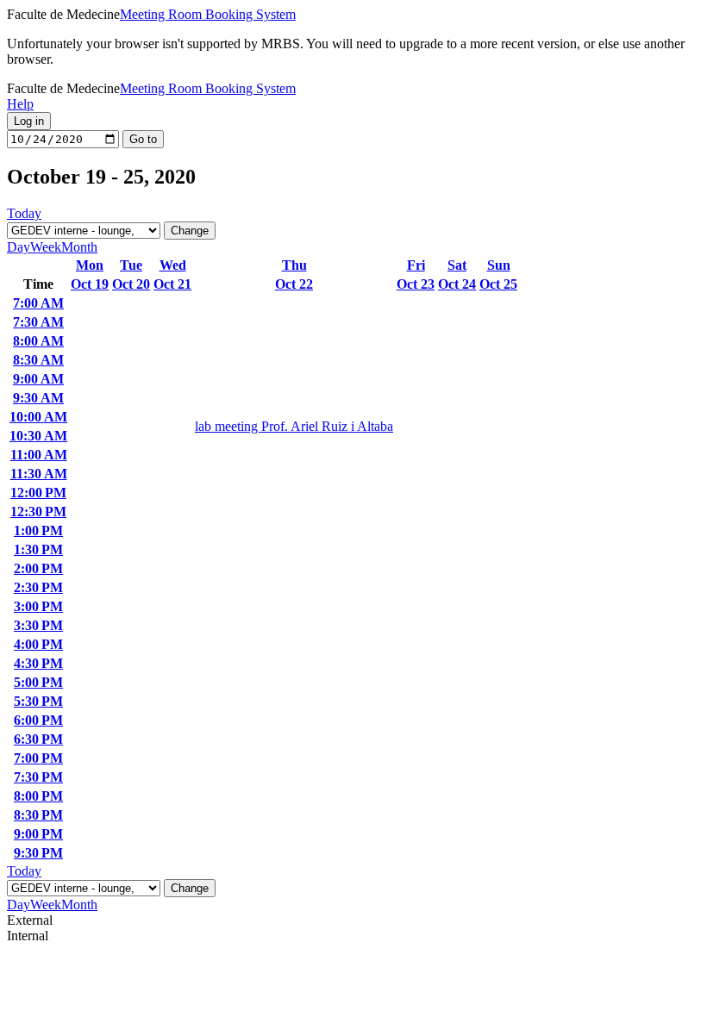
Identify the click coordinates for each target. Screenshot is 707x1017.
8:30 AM (38, 360)
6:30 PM (38, 739)
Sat (456, 265)
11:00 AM (38, 454)
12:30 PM (38, 511)
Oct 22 (294, 284)
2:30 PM (38, 587)
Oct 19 (90, 284)
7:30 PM (38, 777)
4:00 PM (38, 644)
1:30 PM (38, 549)
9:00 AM (38, 378)
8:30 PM (38, 815)
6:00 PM (38, 720)
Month (79, 247)
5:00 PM (38, 682)
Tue (131, 265)
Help (20, 104)
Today (24, 213)
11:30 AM (38, 473)
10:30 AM (38, 435)
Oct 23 (416, 284)
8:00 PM (38, 796)
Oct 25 (498, 284)
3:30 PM (38, 625)
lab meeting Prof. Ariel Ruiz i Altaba (294, 426)
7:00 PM (38, 758)
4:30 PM (38, 663)
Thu (294, 265)
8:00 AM (38, 341)
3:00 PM (38, 606)
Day (18, 247)
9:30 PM (38, 852)
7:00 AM (38, 303)
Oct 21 (172, 284)
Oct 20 (131, 284)
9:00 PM (38, 834)
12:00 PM (38, 492)
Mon (89, 265)
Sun (498, 265)
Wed (173, 265)
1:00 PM (38, 530)
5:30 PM (38, 701)
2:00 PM (38, 568)
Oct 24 (457, 284)
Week (45, 247)
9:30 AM (38, 397)
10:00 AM (38, 416)
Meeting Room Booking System (208, 14)
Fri (416, 265)
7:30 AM (38, 322)
